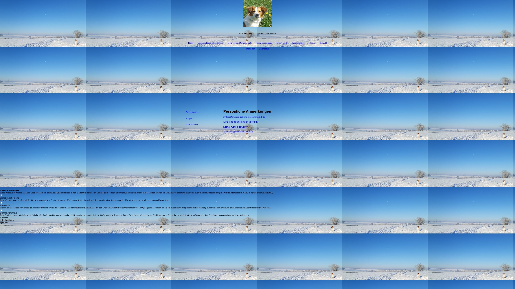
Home (190, 43)
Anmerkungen (192, 112)
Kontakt (323, 43)
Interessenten (297, 43)
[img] (257, 13)
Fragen (189, 118)
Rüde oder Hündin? (235, 127)
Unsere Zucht (282, 43)
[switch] (1, 195)
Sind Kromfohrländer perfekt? (240, 121)
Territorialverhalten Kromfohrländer (238, 131)
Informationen (192, 124)
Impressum (250, 49)
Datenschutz (264, 49)
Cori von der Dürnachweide (240, 43)
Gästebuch (311, 43)
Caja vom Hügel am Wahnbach (210, 43)
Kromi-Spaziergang (264, 43)
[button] (136, 217)
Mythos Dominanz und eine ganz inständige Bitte (244, 117)
